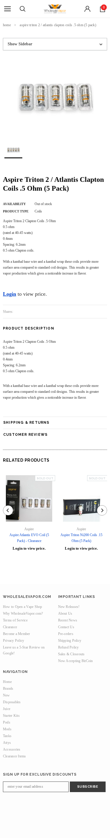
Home (7, 25)
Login (9, 294)
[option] (55, 94)
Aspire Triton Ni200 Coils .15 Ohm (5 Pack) (81, 538)
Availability (14, 204)
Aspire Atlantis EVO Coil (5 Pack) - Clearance (29, 538)
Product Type (15, 211)
